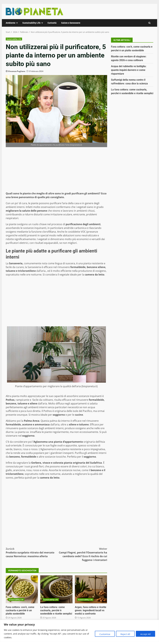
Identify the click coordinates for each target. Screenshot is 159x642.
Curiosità (52, 23)
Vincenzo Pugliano (16, 71)
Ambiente (10, 23)
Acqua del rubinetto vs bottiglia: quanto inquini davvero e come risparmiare (128, 70)
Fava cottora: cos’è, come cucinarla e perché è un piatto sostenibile (22, 589)
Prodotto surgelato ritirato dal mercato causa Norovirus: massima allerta (30, 552)
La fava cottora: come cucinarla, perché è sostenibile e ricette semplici (56, 589)
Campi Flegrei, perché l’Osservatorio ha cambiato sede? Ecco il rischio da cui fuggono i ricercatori (83, 554)
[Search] (149, 23)
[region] (79, 631)
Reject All (125, 634)
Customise (104, 634)
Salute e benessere (70, 23)
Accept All (145, 634)
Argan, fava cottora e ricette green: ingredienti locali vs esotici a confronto (91, 589)
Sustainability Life (31, 23)
